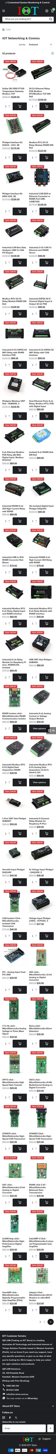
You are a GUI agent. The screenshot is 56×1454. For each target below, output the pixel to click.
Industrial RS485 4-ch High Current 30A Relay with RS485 (40, 560)
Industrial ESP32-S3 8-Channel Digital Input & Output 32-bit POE (40, 301)
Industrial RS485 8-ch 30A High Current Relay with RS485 (13, 508)
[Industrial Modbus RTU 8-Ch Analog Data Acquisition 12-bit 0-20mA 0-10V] (41, 748)
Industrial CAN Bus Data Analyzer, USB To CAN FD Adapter (14, 250)
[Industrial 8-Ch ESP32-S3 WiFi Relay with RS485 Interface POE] (14, 333)
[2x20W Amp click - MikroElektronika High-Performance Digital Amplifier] (14, 1222)
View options (39, 728)
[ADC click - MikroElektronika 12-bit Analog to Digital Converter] (41, 955)
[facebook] (10, 1417)
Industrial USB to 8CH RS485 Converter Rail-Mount (13, 560)
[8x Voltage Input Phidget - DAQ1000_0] (41, 853)
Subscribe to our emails (14, 1422)
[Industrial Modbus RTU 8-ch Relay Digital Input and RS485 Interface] (14, 592)
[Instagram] (3, 1417)
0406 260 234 (12, 1386)
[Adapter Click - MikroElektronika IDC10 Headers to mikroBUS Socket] (41, 1276)
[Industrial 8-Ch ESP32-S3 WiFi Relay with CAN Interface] (41, 333)
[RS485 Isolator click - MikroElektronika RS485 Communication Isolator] (14, 697)
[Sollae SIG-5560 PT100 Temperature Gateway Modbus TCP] (14, 72)
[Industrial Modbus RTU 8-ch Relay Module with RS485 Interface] (41, 592)
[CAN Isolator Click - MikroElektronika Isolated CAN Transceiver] (14, 901)
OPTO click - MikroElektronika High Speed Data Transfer (13, 1082)
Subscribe (50, 1428)
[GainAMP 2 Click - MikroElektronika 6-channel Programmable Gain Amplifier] (41, 1222)
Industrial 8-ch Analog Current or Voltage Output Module (40, 716)
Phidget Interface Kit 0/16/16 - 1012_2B (12, 143)
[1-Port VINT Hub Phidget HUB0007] (14, 802)
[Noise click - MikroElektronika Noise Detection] (41, 1009)
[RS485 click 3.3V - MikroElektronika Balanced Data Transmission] (41, 1168)
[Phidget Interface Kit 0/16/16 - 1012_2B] (14, 125)
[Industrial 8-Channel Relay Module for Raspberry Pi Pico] (41, 802)
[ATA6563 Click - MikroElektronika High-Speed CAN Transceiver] (41, 1117)
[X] (16, 1418)
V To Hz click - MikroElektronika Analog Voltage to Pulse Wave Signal (14, 1030)
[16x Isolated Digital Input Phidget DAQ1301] (41, 489)
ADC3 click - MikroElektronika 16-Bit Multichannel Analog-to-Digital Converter (41, 1084)
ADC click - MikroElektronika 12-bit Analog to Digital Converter (40, 976)
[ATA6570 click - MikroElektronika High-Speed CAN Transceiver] (14, 1117)
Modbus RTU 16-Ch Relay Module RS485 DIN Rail (14, 301)
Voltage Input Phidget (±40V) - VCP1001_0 (39, 919)
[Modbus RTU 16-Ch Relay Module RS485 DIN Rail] (14, 282)
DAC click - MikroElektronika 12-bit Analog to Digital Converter (13, 1189)
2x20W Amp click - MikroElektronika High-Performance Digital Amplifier (13, 1242)
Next (51, 1322)
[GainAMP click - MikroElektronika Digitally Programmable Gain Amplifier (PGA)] (14, 1276)
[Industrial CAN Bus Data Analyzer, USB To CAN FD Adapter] (14, 231)
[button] (10, 103)
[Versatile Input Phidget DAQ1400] (14, 853)
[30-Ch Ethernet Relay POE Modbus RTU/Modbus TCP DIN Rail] (41, 72)
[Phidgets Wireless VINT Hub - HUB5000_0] (14, 384)
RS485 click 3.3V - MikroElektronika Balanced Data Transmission (38, 1189)
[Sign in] (46, 10)
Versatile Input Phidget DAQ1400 (13, 870)
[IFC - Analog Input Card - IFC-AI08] (14, 955)
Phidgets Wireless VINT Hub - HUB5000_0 (13, 402)
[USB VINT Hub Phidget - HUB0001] (41, 643)
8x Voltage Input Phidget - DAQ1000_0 (41, 870)
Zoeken (50, 19)
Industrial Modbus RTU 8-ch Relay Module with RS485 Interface (40, 611)
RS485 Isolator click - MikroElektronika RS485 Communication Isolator (14, 716)
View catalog (4, 11)
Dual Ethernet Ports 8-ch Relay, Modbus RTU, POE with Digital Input (41, 403)
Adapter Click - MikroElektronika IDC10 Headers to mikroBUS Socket (40, 1296)
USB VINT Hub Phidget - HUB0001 (41, 660)
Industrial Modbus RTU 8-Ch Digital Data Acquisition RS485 (13, 767)
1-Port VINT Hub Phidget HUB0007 (14, 819)
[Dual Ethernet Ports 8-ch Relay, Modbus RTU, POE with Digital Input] (41, 384)
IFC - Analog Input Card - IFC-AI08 (14, 973)
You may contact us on (22, 1398)
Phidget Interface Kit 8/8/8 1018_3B (12, 194)
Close (28, 1406)
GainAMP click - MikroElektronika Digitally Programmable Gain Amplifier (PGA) (13, 1296)
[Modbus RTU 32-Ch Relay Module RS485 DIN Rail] (41, 125)
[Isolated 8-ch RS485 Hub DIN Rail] (41, 435)
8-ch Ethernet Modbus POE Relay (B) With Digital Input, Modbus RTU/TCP (13, 456)
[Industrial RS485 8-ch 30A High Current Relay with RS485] (14, 489)
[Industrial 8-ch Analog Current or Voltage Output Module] (41, 697)
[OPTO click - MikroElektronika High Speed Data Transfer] (14, 1063)
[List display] (52, 53)
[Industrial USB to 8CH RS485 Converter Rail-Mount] (14, 540)
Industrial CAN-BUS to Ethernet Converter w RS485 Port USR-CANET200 (40, 197)
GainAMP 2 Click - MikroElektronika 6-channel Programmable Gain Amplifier (41, 1242)
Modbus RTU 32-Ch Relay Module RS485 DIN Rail (41, 145)
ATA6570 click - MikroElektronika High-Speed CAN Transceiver (13, 1136)
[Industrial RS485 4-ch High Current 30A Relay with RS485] (41, 540)
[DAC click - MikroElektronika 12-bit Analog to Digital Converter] (14, 1168)
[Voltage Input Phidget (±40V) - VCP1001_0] (41, 901)
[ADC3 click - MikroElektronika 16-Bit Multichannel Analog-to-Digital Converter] (41, 1063)
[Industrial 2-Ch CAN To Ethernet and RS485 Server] (41, 231)
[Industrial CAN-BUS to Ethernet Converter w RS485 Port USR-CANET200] (41, 177)
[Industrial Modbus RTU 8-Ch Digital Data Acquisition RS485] (14, 748)
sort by (22, 44)
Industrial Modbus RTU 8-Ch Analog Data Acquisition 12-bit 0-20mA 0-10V (40, 768)
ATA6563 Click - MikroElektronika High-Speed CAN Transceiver (40, 1136)
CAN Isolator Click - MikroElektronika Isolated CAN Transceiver (11, 922)
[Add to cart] (20, 106)
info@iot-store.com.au (17, 1394)
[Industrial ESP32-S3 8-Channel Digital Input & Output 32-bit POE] (41, 282)
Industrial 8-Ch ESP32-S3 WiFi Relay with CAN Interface (41, 352)
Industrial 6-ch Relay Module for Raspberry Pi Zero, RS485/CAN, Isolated (14, 663)
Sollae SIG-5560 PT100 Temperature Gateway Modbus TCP (13, 91)
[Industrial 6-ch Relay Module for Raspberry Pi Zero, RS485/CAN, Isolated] (14, 643)
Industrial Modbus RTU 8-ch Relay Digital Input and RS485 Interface (13, 611)
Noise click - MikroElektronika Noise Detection (40, 1028)
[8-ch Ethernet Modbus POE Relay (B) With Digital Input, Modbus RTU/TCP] (14, 435)
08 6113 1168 (12, 1390)
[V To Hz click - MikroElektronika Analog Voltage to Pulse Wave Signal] (14, 1009)
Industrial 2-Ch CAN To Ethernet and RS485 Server (40, 250)
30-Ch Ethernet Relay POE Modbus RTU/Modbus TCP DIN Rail (40, 92)
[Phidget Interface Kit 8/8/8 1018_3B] (14, 177)
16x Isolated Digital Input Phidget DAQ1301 (41, 507)
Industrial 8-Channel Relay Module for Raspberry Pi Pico (39, 821)
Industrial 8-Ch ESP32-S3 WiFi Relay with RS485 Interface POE (14, 352)
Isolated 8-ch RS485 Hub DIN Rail (41, 453)
